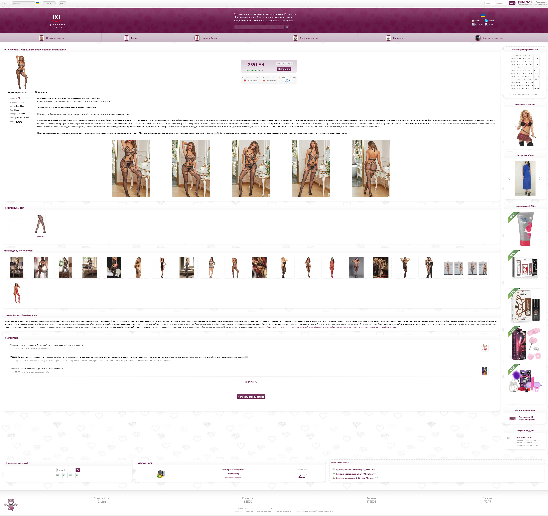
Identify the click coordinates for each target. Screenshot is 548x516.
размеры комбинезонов (384, 327)
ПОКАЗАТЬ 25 (251, 382)
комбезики (282, 327)
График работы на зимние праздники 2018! (355, 469)
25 (302, 475)
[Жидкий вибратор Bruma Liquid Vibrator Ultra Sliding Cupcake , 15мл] (525, 323)
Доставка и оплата (244, 17)
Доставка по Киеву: (250, 77)
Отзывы (279, 17)
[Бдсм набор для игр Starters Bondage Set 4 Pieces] (525, 361)
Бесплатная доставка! (288, 77)
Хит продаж (287, 20)
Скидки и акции (243, 20)
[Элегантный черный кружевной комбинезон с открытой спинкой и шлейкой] (284, 278)
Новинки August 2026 (525, 206)
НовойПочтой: (269, 77)
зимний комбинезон (318, 327)
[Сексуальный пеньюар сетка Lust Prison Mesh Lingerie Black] (211, 278)
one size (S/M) (23, 117)
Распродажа (272, 20)
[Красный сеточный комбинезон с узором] (332, 278)
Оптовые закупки (233, 477)
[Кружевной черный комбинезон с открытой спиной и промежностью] (138, 278)
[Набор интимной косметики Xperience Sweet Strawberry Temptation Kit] (525, 285)
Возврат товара (264, 17)
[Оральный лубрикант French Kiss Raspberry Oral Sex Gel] (525, 247)
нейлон (22, 114)
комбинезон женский (298, 327)
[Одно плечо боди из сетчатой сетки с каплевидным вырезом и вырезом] (405, 278)
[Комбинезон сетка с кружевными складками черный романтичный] (381, 278)
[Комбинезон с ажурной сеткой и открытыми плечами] (65, 278)
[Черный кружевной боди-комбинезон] (89, 278)
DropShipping (233, 473)
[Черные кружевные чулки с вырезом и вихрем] (308, 278)
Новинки (259, 20)
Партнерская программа (233, 469)
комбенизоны (269, 327)
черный (18, 121)
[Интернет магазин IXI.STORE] (55, 30)
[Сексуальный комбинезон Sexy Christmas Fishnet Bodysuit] (17, 304)
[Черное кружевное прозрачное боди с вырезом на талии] (41, 278)
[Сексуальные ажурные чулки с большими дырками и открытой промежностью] (162, 278)
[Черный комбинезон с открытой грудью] (356, 278)
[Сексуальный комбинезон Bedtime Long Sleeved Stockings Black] (478, 278)
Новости (290, 17)
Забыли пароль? (525, 4)
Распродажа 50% (525, 155)
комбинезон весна (337, 327)
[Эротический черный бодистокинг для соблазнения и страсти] (114, 278)
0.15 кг (16, 110)
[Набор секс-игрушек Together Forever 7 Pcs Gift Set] (525, 399)
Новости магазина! (340, 462)
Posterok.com (524, 437)
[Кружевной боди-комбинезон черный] (187, 278)
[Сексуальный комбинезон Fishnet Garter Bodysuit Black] (453, 278)
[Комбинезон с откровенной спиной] (17, 278)
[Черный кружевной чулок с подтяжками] (235, 278)
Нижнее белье (12, 315)
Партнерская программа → (541, 3)
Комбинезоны (11, 49)
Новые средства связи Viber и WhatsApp (354, 474)
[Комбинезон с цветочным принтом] (259, 278)
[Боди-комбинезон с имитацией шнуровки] (429, 278)
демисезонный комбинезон (359, 327)
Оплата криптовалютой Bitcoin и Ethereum (355, 478)
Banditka (20, 106)
